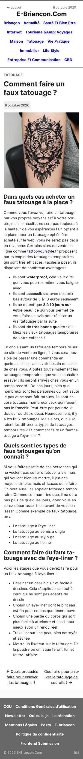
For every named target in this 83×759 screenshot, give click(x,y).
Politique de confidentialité (40, 734)
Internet (14, 32)
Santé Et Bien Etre (59, 23)
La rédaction (63, 715)
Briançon (12, 23)
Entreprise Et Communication (34, 59)
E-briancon (65, 725)
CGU (7, 706)
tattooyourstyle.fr (42, 251)
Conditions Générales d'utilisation (45, 706)
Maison (16, 41)
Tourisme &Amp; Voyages (48, 32)
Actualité (32, 23)
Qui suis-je (39, 715)
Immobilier (29, 50)
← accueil (14, 7)
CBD (68, 59)
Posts (46, 725)
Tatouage (35, 41)
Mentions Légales (21, 725)
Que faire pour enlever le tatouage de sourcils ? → (61, 677)
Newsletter (15, 715)
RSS (77, 752)
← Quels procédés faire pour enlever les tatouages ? (22, 677)
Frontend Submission (40, 743)
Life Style (51, 50)
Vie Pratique (58, 41)
